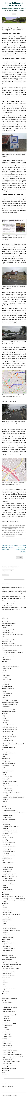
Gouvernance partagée (8, 735)
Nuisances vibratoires (8, 918)
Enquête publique (6, 778)
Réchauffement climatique (8, 961)
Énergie (3, 767)
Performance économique (9, 971)
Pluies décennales (7, 695)
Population (4, 952)
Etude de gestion (6, 970)
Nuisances (4, 909)
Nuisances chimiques (7, 912)
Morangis (5, 677)
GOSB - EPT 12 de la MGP (10, 528)
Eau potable (5, 754)
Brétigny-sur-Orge (7, 808)
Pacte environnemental (9, 654)
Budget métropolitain (7, 878)
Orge (4, 980)
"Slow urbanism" (5, 621)
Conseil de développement (9, 880)
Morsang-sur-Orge (7, 817)
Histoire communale (7, 848)
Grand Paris (5, 887)
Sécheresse (5, 697)
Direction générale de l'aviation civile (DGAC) (13, 634)
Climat (3, 690)
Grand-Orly (5, 828)
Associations (5, 647)
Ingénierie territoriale (7, 1047)
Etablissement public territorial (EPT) (11, 826)
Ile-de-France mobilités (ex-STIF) (10, 1011)
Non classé (18, 528)
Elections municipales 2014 (9, 709)
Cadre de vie (5, 661)
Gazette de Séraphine (8, 867)
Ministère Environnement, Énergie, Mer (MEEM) (12, 896)
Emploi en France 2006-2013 (8, 765)
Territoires (4, 1000)
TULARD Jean (5, 839)
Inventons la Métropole (8, 891)
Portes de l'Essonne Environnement (14, 4)
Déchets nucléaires (7, 717)
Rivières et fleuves (6, 977)
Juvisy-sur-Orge (6, 675)
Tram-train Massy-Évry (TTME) (9, 1023)
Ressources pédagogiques (9, 975)
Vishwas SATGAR (5, 1070)
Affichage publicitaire (6, 641)
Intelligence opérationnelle (8, 857)
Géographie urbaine (7, 1045)
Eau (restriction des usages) (9, 752)
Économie (4, 760)
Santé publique (5, 991)
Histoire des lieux (7, 849)
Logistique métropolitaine (7, 862)
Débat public (5, 779)
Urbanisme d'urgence (7, 1066)
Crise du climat (5, 713)
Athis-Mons (19, 525)
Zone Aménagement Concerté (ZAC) (11, 1065)
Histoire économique (7, 973)
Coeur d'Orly (5, 822)
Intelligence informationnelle (8, 855)
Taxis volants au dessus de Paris (9, 998)
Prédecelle (5, 982)
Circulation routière (7, 665)
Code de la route (7, 1034)
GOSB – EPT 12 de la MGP (7, 821)
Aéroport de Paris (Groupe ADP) (9, 623)
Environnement (5, 783)
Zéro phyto (5, 804)
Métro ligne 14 (7, 1016)
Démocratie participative (8, 731)
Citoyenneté (5, 726)
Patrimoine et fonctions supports (10, 831)
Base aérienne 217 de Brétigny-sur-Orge (12, 964)
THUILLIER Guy (6, 853)
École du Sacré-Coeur (6, 758)
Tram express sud (8, 1025)
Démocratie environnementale (10, 729)
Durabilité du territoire (8, 742)
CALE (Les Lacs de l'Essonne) (9, 810)
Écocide (3, 756)
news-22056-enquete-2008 (9, 511)
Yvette (4, 989)
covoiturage (20, 532)
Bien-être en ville (6, 663)
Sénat (3, 995)
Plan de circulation (12, 530)
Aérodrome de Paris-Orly (8, 629)
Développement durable (7, 740)
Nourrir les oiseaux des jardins (9, 602)
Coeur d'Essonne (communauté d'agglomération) (14, 812)
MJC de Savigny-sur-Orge (8, 935)
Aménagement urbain (8, 1041)
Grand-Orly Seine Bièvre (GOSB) (10, 830)
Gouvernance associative (8, 656)
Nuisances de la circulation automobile (11, 914)
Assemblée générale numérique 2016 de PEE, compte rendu (8, 547)
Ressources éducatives (7, 966)
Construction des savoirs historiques (11, 968)
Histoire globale (5, 835)
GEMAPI (4, 885)
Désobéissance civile (6, 738)
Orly (4, 636)
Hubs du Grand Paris (7, 889)
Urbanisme (4, 1038)
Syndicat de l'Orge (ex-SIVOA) (9, 988)
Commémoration (6, 844)
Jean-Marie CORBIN (10, 536)
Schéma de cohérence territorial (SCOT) (11, 1061)
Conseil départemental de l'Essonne (10, 527)
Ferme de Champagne (8, 927)
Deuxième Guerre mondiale (9, 846)
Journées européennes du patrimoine (11, 930)
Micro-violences (5, 894)
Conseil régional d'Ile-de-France (9, 711)
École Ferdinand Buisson (8, 925)
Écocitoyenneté (6, 733)
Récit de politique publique (9, 874)
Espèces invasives (8, 790)
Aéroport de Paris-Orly (7, 625)
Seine (4, 984)
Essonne (4, 806)
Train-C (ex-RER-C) (7, 1018)
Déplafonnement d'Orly (8, 632)
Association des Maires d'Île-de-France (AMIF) (12, 645)
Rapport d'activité (7, 871)
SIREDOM (5, 718)
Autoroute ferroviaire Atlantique (10, 1007)
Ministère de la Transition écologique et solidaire (14, 898)
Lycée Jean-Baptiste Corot (8, 934)
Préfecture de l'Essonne (7, 955)
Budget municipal (6, 708)
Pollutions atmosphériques (9, 948)
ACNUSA (4, 627)
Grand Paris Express (7, 1009)
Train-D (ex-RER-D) (7, 1020)
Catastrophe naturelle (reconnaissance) (12, 792)
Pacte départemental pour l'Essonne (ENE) (13, 652)
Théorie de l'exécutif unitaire (9, 736)
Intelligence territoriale (7, 858)
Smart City (4, 997)
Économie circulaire (6, 761)
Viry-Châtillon (6, 684)
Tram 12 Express (6, 1022)
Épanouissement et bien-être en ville (11, 666)
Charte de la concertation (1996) (10, 700)
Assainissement (6, 751)
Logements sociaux (7, 1049)
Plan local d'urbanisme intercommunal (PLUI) (13, 1056)
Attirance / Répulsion (7, 1002)
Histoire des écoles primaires (9, 928)
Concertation (5, 699)
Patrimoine (4, 921)
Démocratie (4, 722)
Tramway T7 (5, 1027)
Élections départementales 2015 (10, 704)
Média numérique (6, 866)
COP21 (4, 691)
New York (4, 905)
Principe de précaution (7, 959)
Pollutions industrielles (8, 950)
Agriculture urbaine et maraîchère (10, 785)
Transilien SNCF (6, 1029)
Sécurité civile (6, 638)
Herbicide (5, 801)
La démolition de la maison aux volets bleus (12, 587)
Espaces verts (6, 799)
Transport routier (6, 532)
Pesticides (5, 803)
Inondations (5, 979)
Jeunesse (5, 953)
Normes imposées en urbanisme (10, 1050)
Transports (4, 1005)
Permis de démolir (6, 939)
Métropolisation (5, 892)
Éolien (4, 769)
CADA (3, 657)
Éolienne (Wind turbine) (8, 770)
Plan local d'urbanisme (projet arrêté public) (12, 1054)
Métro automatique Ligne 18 (10, 1014)
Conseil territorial (6, 824)
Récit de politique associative (9, 873)
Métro (4, 1013)
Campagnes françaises (7, 686)
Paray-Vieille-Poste (7, 679)
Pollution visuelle (6, 946)
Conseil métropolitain (7, 882)
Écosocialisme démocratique (8, 763)
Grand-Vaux (6, 682)
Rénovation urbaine (7, 1059)
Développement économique (8, 747)
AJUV (4, 648)
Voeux (3, 1072)
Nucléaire (5, 772)
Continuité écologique (8, 788)
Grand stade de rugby (8, 815)
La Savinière (5, 932)
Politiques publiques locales (8, 943)
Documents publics (7, 659)
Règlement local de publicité (9, 1058)
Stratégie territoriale (7, 1063)
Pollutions (4, 944)
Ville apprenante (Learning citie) (9, 1068)
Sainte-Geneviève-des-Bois (9, 819)
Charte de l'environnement (8, 688)
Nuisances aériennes (7, 910)
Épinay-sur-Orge (6, 813)
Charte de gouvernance (8, 724)
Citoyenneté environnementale (10, 727)
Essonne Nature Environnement (10, 650)
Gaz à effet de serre (7, 693)
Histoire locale (5, 840)
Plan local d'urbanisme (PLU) (9, 1052)
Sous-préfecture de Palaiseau (9, 957)
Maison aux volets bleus (7, 864)
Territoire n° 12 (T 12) (7, 833)
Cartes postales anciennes (9, 842)
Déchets (4, 715)
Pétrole (4, 774)
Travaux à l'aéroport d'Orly (9, 639)
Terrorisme (4, 1004)
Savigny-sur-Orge (20, 530)
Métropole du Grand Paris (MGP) (9, 876)
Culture (4, 923)
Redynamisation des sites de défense (10, 962)
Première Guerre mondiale (9, 851)
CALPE (23, 525)
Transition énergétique (8, 776)
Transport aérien (6, 1031)
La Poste (5, 670)
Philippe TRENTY (5, 941)
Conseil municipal (6, 706)
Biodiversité (5, 787)
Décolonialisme (5, 720)
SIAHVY (4, 986)
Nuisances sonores (7, 916)
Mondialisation (5, 903)
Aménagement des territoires (8, 643)
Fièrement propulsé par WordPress (9, 1095)
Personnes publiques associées (10, 781)
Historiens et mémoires (8, 837)
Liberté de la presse (7, 869)
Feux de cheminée (7, 668)
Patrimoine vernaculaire (8, 937)
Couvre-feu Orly (6, 630)
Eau (3, 749)
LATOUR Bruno (5, 860)
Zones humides (5, 1074)
